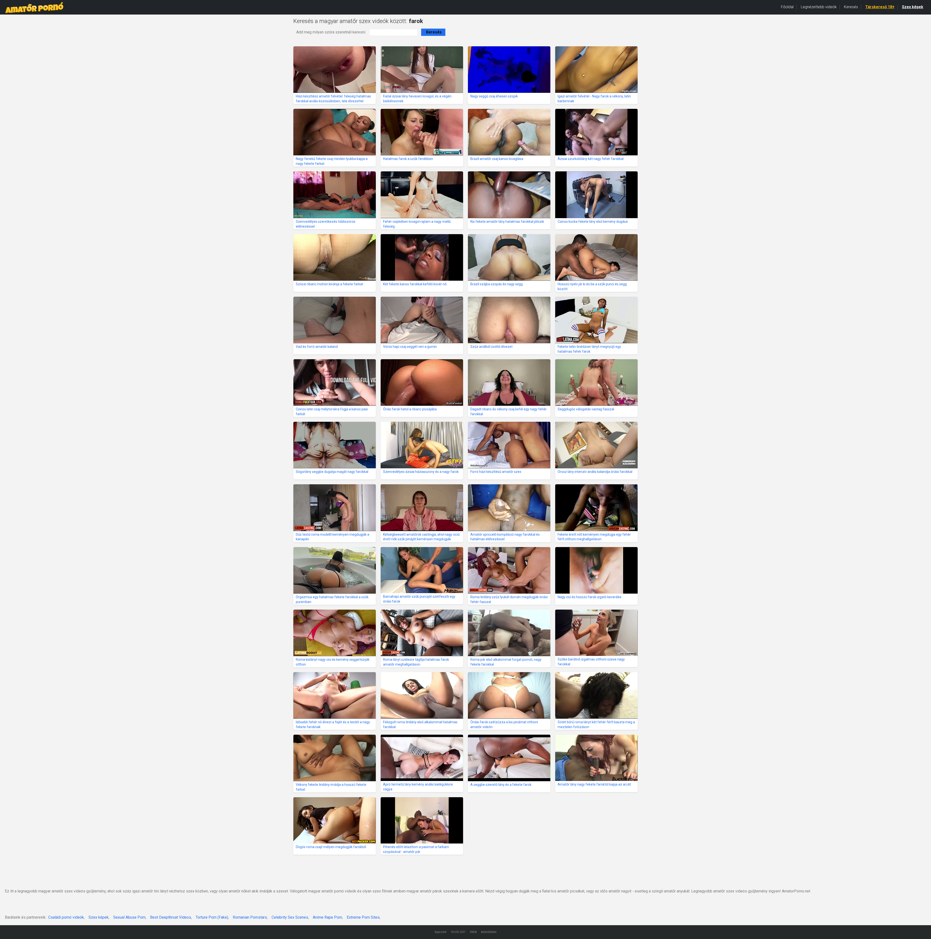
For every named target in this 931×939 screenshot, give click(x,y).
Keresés (851, 7)
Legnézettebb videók (819, 7)
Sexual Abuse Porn (129, 917)
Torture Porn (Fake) (212, 917)
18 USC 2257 (458, 932)
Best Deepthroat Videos (170, 917)
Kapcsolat (440, 932)
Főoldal (787, 7)
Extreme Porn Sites (363, 917)
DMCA (473, 932)
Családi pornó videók (66, 917)
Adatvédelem (489, 932)
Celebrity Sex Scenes (290, 917)
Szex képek (912, 7)
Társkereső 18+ (880, 7)
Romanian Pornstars (250, 917)
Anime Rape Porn (327, 917)
